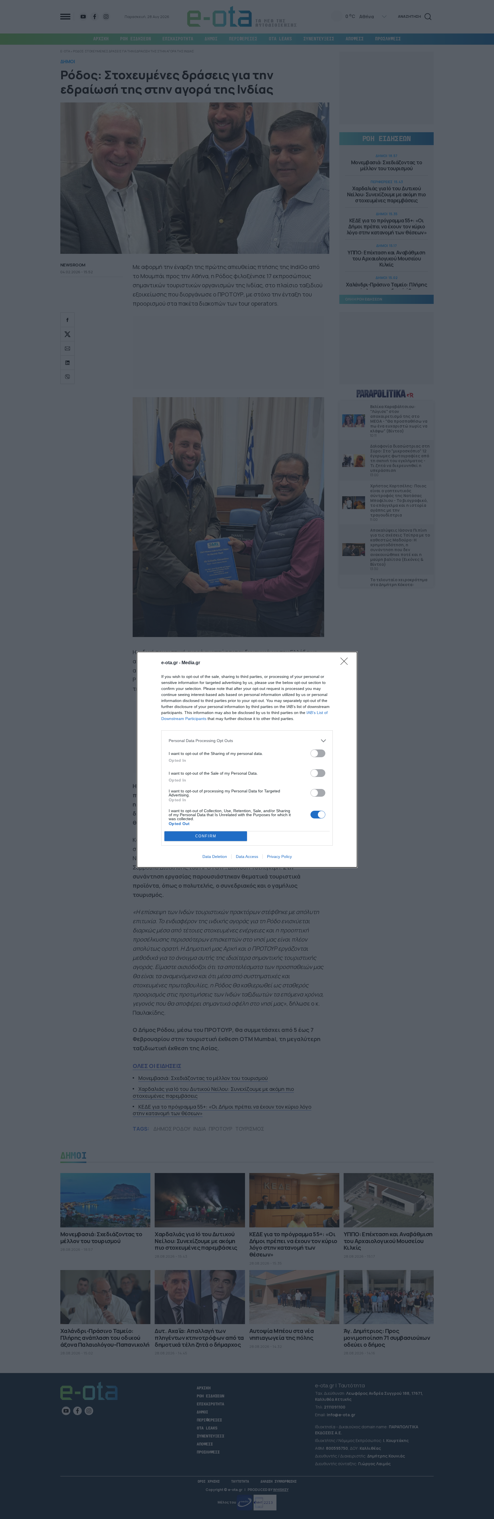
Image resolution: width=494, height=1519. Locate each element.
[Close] (345, 663)
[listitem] (247, 741)
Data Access (247, 856)
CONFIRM (205, 836)
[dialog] (247, 759)
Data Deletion (214, 856)
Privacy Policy (279, 856)
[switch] (317, 753)
